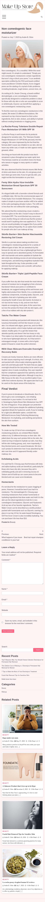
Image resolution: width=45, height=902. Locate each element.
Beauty (12, 522)
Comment (6, 560)
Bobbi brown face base (9, 679)
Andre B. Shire (27, 37)
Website (5, 610)
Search (4, 647)
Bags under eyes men (10, 738)
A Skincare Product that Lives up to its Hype (19, 786)
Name (4, 589)
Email (4, 600)
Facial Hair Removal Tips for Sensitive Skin (15, 675)
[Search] (41, 17)
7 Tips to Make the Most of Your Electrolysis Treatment (19, 671)
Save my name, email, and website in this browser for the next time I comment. (21, 622)
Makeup (4, 692)
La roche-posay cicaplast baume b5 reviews (19, 882)
